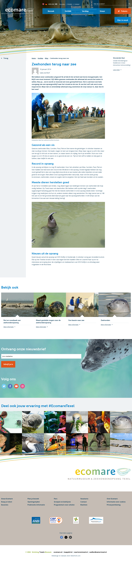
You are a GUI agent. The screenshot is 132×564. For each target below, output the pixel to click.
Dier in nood (122, 20)
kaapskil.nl (68, 552)
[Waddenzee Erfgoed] (96, 520)
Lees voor (51, 4)
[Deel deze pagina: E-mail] (70, 537)
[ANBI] (36, 520)
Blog (46, 58)
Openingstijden (34, 502)
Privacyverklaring (114, 505)
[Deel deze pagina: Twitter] (66, 537)
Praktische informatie (36, 505)
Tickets (124, 11)
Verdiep (85, 11)
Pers (55, 499)
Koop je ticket (6, 502)
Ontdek (68, 11)
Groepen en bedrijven (62, 502)
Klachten (83, 505)
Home (34, 58)
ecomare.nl (58, 552)
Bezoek (51, 11)
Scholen (69, 4)
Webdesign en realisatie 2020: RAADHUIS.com (66, 556)
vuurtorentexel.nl (81, 552)
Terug (5, 58)
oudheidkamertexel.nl (98, 552)
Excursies (62, 4)
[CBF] (56, 520)
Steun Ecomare (7, 499)
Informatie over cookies (116, 502)
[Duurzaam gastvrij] (76, 520)
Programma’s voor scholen (64, 505)
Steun (102, 11)
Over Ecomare (112, 499)
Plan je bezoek (33, 499)
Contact (77, 4)
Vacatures (84, 499)
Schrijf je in (8, 364)
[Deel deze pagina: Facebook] (61, 537)
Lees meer (116, 70)
